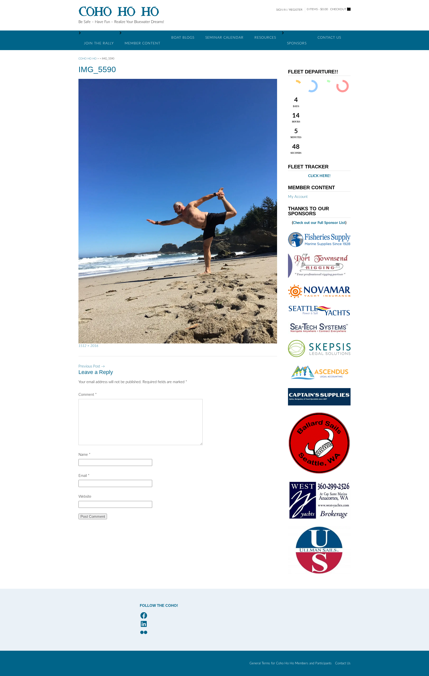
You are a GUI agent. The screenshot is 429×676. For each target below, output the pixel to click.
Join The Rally (99, 43)
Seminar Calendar (224, 37)
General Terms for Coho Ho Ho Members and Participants (291, 663)
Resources (265, 37)
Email (83, 476)
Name (84, 455)
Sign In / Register (289, 9)
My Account (298, 197)
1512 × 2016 (88, 346)
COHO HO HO (118, 11)
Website (84, 496)
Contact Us (329, 37)
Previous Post (91, 366)
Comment (87, 395)
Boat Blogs (182, 37)
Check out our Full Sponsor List (319, 223)
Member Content (142, 43)
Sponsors (297, 43)
